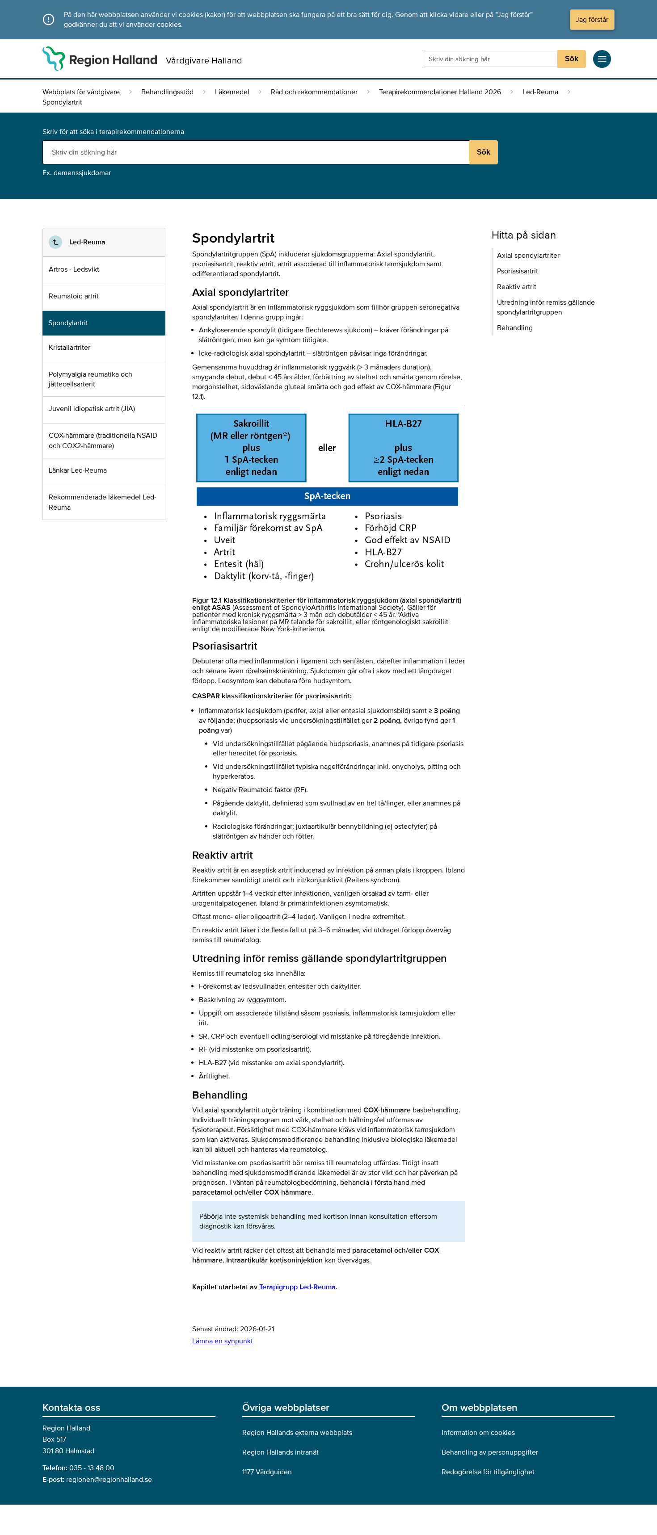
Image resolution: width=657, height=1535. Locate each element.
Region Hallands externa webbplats (297, 1432)
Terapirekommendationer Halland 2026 (440, 92)
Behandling (515, 327)
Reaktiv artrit (516, 286)
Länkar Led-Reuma (78, 470)
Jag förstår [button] (592, 19)
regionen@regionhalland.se (109, 1479)
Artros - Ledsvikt (74, 269)
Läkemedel (232, 92)
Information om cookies (478, 1432)
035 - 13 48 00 (91, 1468)
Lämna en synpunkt (222, 1341)
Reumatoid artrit (74, 296)
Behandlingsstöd (167, 92)
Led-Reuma (540, 92)
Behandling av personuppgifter (490, 1452)
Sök (571, 59)
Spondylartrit (68, 323)
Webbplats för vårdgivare (81, 92)
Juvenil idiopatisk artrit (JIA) (92, 408)
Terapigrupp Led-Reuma (297, 1287)
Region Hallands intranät (280, 1452)
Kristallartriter (69, 347)
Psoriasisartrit (517, 271)
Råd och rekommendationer (314, 92)
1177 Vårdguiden (267, 1472)
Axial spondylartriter (528, 255)
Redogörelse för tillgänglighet (488, 1472)
